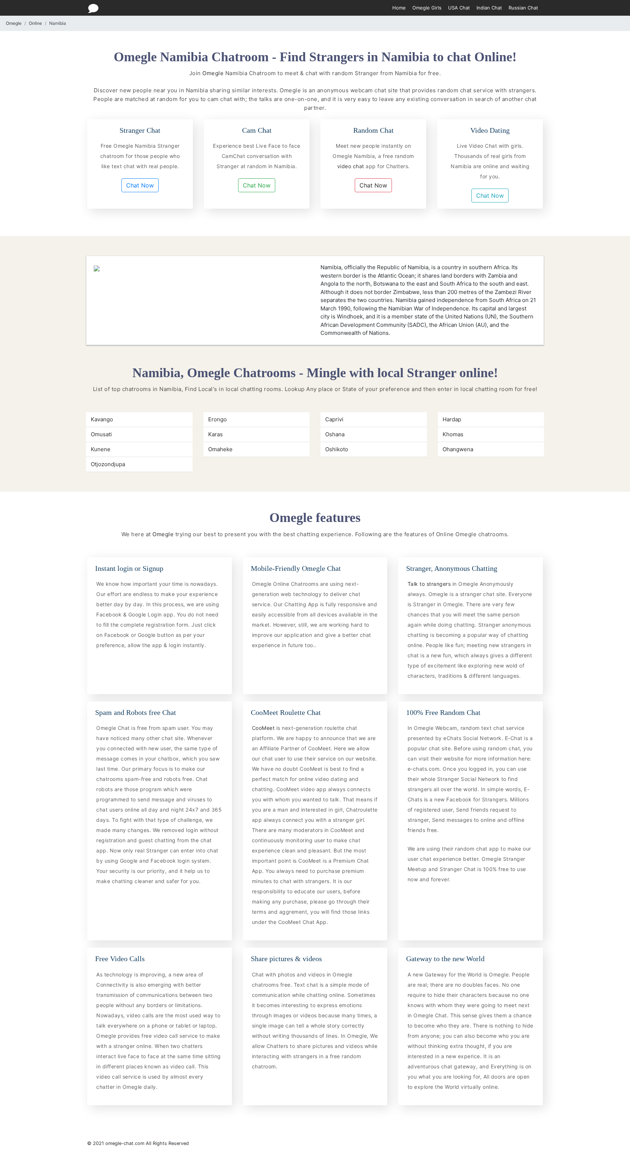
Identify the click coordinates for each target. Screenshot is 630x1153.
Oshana (335, 434)
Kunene (100, 449)
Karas (215, 434)
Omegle (14, 23)
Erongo (217, 419)
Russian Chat (523, 8)
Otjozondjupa (108, 464)
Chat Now (140, 185)
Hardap (452, 419)
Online (35, 23)
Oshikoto (336, 449)
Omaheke (220, 449)
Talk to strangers (430, 584)
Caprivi (334, 419)
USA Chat (459, 8)
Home (399, 8)
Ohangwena (458, 449)
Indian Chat (489, 8)
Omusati (101, 434)
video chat (351, 166)
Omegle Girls (427, 8)
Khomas (453, 434)
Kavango (102, 419)
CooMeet (264, 728)
